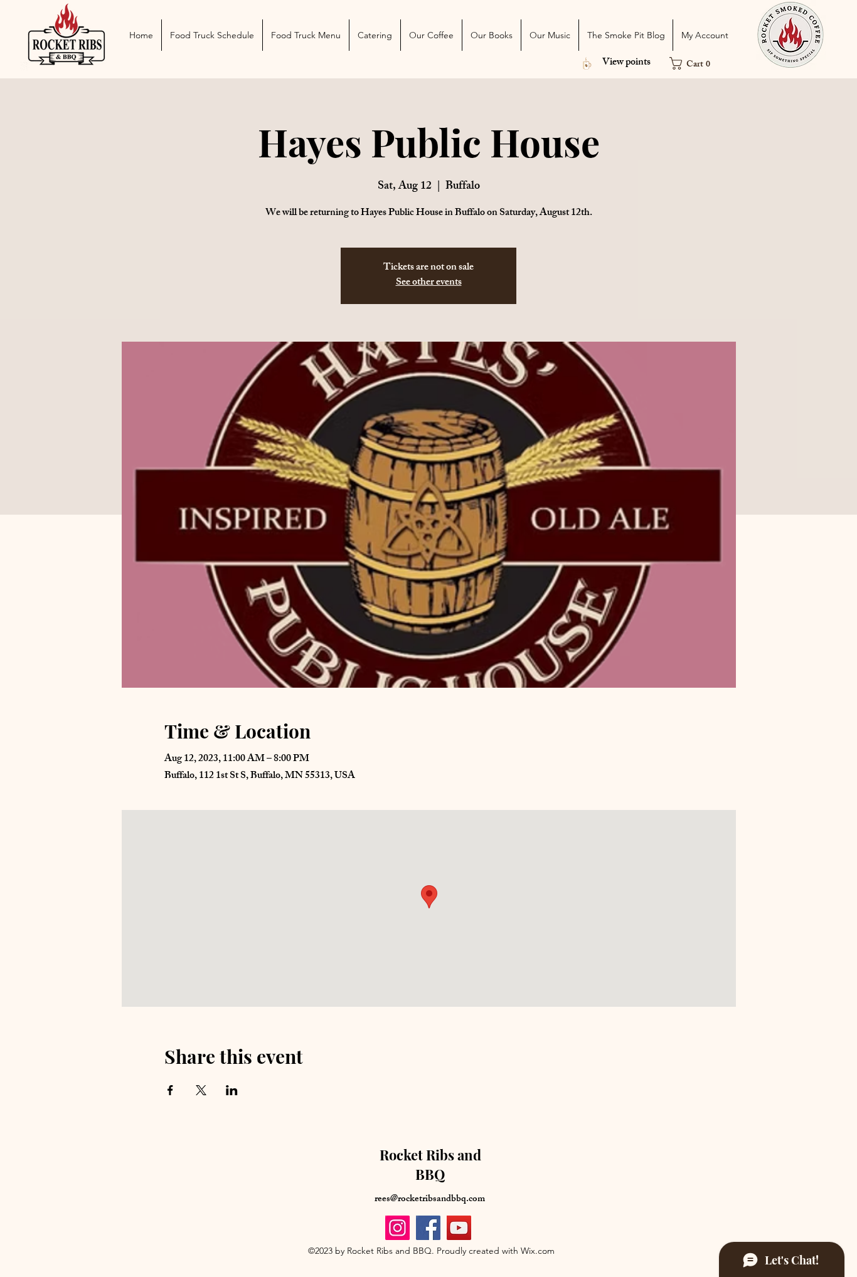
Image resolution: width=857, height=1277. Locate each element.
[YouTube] (459, 1228)
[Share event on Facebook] (170, 1090)
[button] (692, 63)
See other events (429, 283)
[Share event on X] (201, 1090)
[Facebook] (428, 1228)
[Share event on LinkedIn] (232, 1090)
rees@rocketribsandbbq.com (430, 1199)
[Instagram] (397, 1228)
